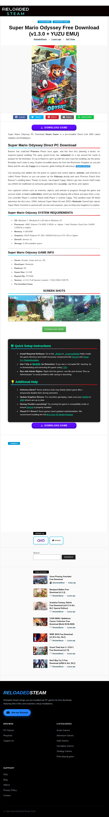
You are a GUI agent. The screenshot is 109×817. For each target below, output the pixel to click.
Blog (5, 779)
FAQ (5, 774)
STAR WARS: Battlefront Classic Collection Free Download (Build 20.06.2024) (62, 621)
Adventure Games (61, 22)
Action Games (44, 22)
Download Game (55, 127)
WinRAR (36, 364)
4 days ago (72, 582)
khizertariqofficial (59, 582)
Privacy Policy (10, 790)
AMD (22, 400)
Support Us (8, 741)
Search (36, 553)
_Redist (58, 354)
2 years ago (56, 39)
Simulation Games (65, 746)
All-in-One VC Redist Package (59, 414)
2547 (70, 39)
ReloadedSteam (40, 39)
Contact (7, 795)
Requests (7, 735)
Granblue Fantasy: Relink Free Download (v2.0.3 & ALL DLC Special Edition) (62, 605)
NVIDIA (85, 397)
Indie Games (63, 741)
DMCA (6, 785)
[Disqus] (54, 485)
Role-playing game (65, 756)
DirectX (75, 357)
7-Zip (64, 367)
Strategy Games (64, 751)
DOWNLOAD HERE (54, 329)
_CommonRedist (71, 354)
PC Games (8, 730)
